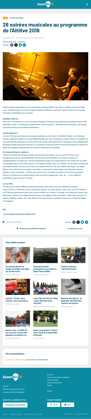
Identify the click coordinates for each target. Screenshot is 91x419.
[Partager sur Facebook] (11, 45)
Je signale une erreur (75, 228)
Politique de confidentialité (33, 414)
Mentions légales (16, 414)
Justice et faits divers (54, 383)
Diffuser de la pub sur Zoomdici (14, 389)
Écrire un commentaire (14, 222)
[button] (87, 4)
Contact (5, 386)
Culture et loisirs (52, 380)
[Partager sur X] (16, 45)
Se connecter (11, 360)
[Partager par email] (20, 45)
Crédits (5, 414)
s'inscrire (22, 360)
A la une (50, 375)
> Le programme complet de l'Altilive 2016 (19, 214)
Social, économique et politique (58, 377)
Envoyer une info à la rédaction (13, 392)
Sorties (49, 391)
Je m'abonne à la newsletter (15, 405)
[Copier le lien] (24, 45)
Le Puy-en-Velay (16, 18)
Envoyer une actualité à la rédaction (33, 228)
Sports (49, 385)
